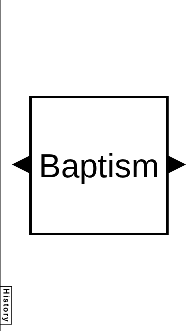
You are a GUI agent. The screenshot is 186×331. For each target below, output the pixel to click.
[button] (20, 164)
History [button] (6, 305)
